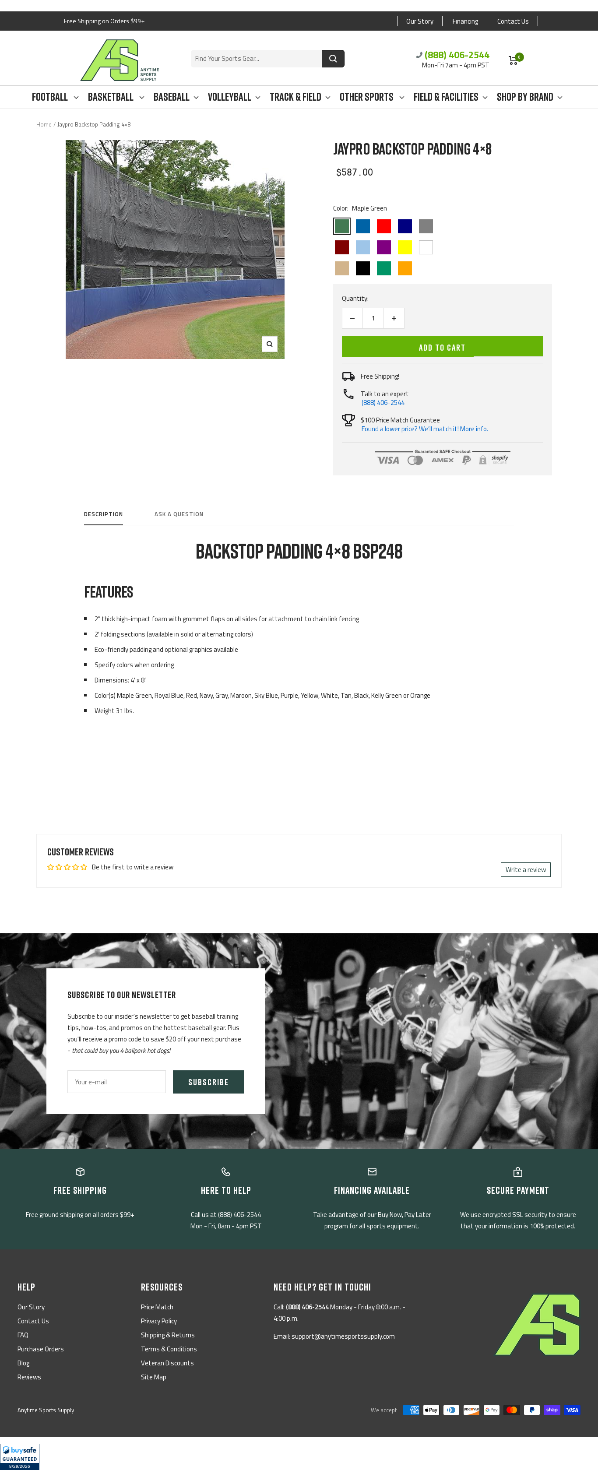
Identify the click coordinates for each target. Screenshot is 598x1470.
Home (44, 124)
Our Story (419, 21)
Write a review (526, 870)
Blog (23, 1363)
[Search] (333, 58)
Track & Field (295, 97)
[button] (19, 1457)
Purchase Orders (41, 1349)
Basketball (111, 97)
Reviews (29, 1377)
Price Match (157, 1307)
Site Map (153, 1377)
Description (103, 514)
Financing (465, 21)
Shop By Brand (525, 97)
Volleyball (229, 97)
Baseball (172, 97)
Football (51, 97)
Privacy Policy (159, 1321)
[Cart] (513, 60)
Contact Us (513, 21)
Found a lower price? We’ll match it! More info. (425, 429)
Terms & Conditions (169, 1349)
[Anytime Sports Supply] (119, 60)
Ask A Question (179, 514)
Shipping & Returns (168, 1335)
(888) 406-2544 (457, 55)
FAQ (23, 1335)
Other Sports (367, 97)
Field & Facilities (446, 97)
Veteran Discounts (167, 1363)
